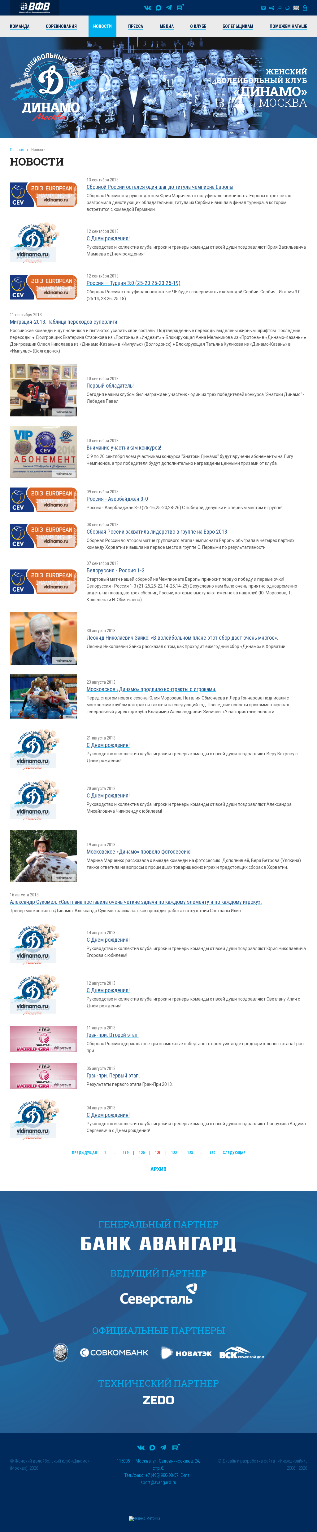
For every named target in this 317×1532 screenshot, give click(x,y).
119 (125, 1153)
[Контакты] (263, 8)
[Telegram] (169, 8)
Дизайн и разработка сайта (249, 1461)
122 (174, 1153)
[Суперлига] (34, 8)
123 (190, 1153)
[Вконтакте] (147, 8)
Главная (17, 149)
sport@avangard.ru (158, 1482)
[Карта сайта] (271, 8)
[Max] (158, 7)
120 (142, 1153)
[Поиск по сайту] (279, 8)
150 (212, 1153)
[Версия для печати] (287, 8)
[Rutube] (180, 7)
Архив (158, 1169)
